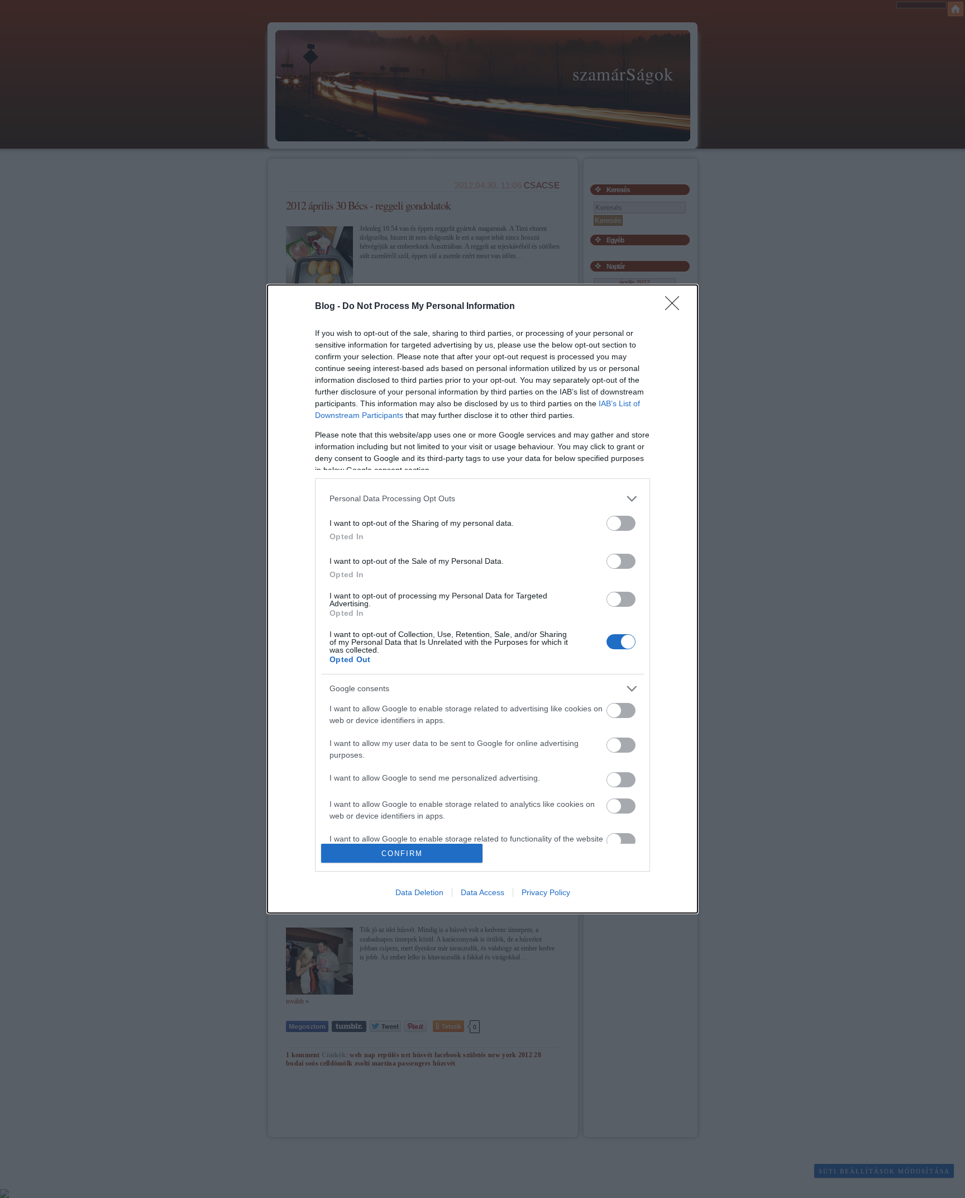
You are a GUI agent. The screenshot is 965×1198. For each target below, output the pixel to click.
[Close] (675, 306)
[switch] (621, 523)
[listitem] (482, 499)
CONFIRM (402, 853)
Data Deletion (419, 892)
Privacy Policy (546, 892)
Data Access (482, 892)
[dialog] (482, 599)
